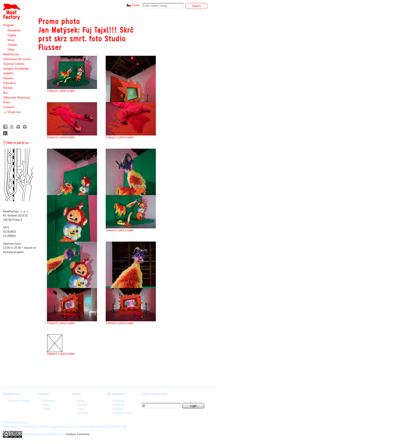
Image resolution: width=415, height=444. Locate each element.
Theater (12, 44)
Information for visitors (17, 59)
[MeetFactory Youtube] (12, 126)
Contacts (8, 107)
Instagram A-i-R (122, 413)
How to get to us (17, 142)
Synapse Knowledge (16, 68)
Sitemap (83, 413)
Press (7, 102)
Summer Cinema (13, 63)
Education (9, 83)
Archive (82, 404)
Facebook (118, 400)
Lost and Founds (18, 400)
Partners (8, 78)
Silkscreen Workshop (16, 97)
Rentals (8, 87)
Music (11, 40)
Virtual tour (13, 112)
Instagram (118, 404)
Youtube (117, 409)
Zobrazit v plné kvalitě (61, 90)
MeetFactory (11, 54)
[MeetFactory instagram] (18, 126)
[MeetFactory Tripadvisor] (5, 133)
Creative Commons (77, 434)
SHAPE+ (9, 73)
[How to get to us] (18, 174)
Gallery (12, 35)
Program (8, 25)
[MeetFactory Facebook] (5, 126)
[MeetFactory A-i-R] (24, 126)
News (81, 400)
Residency (14, 30)
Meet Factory (11, 9)
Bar (5, 92)
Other (11, 49)
